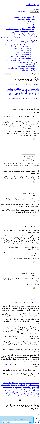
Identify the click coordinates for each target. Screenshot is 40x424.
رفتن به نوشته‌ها (23, 11)
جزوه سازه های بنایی (24, 50)
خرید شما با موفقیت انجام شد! (20, 56)
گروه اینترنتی (30, 64)
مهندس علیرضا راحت (22, 98)
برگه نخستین (30, 23)
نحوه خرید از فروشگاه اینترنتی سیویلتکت (17, 60)
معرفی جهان (27, 393)
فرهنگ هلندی (32, 389)
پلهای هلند (15, 385)
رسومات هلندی (10, 387)
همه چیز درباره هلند (15, 394)
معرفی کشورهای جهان (15, 393)
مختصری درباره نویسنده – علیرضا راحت (21, 68)
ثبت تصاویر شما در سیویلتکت (25, 31)
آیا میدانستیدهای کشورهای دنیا (22, 383)
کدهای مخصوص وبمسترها (26, 62)
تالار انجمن (31, 25)
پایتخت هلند (33, 385)
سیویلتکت (32, 4)
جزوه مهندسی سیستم (23, 54)
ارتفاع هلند (8, 383)
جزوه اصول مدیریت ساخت (22, 48)
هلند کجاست (31, 394)
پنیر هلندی (9, 385)
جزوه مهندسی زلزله (24, 52)
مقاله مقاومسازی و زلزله (22, 58)
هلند (6, 364)
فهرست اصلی (34, 11)
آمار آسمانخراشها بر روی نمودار (24, 17)
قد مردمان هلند (23, 389)
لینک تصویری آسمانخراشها (26, 66)
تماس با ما (31, 27)
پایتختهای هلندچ (24, 385)
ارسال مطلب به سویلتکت (26, 19)
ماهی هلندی (14, 389)
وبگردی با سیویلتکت (28, 70)
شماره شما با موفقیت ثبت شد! (24, 35)
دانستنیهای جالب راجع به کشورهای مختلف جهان (23, 84)
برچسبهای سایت (29, 21)
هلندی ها (25, 394)
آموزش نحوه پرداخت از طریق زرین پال (18, 44)
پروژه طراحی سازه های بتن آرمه (20, 46)
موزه (21, 314)
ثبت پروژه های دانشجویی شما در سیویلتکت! (20, 29)
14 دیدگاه (12, 98)
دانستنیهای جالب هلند (22, 387)
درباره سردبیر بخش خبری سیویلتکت (23, 33)
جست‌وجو (35, 9)
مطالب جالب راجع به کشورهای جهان (24, 391)
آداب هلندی (36, 383)
